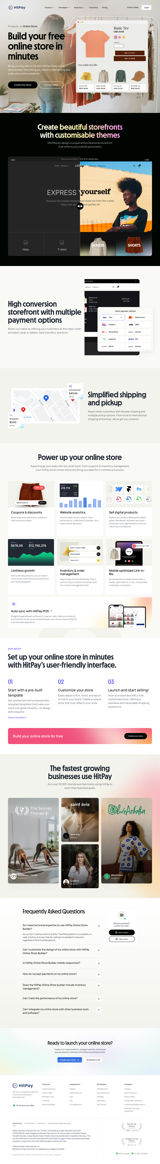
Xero (71, 1096)
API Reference (102, 1089)
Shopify (73, 1089)
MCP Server (101, 1104)
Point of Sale (47, 1093)
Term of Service (130, 1093)
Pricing (105, 7)
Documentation (103, 1093)
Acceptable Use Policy (133, 1100)
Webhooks (101, 1100)
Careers (127, 1089)
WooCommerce (76, 1093)
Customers (93, 7)
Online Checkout (49, 1089)
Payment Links (48, 1096)
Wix (71, 1100)
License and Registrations (134, 1104)
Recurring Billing (48, 1104)
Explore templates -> (17, 717)
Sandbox (100, 1096)
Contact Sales (132, 7)
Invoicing (45, 1100)
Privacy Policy (129, 1096)
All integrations (76, 1104)
